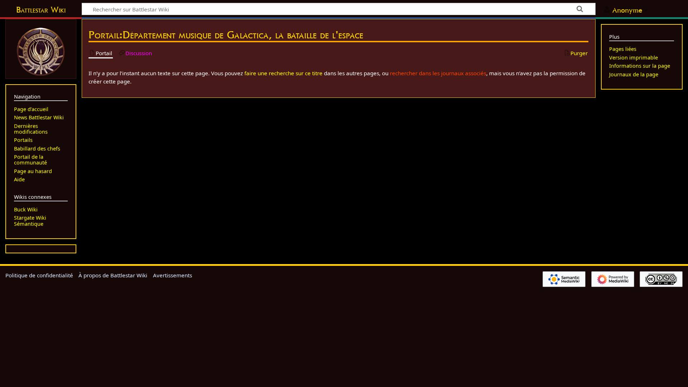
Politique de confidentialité (39, 275)
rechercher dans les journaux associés (438, 73)
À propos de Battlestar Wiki (112, 275)
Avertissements (172, 275)
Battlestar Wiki (41, 10)
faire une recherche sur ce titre (283, 73)
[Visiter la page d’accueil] (41, 50)
